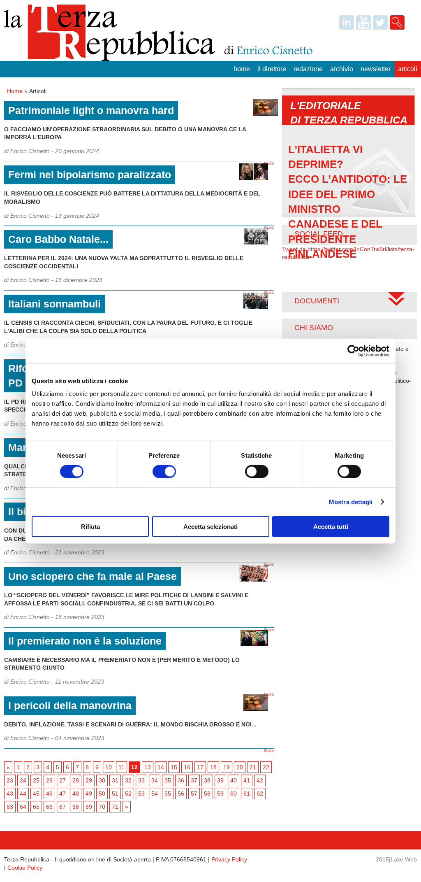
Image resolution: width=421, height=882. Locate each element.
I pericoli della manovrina (70, 705)
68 (75, 806)
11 (121, 767)
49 (89, 793)
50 (102, 793)
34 (154, 780)
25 (36, 780)
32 (128, 780)
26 (49, 780)
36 (181, 780)
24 (23, 780)
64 (23, 806)
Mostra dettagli (351, 501)
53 (141, 793)
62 (260, 793)
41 (246, 780)
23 (10, 780)
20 (239, 767)
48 (75, 793)
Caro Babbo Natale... (58, 239)
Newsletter (376, 68)
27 (62, 780)
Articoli (407, 68)
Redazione (308, 68)
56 (181, 793)
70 (102, 806)
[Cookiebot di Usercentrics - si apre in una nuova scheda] (353, 350)
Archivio (341, 68)
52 (128, 793)
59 (220, 793)
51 (115, 793)
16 (187, 767)
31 (115, 780)
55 (167, 793)
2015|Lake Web (396, 859)
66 (49, 806)
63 (10, 806)
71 (115, 806)
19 (226, 767)
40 (233, 780)
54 (154, 793)
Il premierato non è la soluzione (85, 641)
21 (253, 767)
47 (62, 793)
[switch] (164, 471)
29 (89, 780)
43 (10, 793)
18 (213, 767)
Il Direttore (271, 68)
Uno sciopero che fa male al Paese (92, 576)
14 (160, 767)
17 (200, 767)
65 (36, 806)
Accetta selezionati (210, 526)
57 (194, 793)
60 (233, 793)
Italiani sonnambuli (54, 304)
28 (75, 780)
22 (266, 767)
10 (108, 767)
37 (194, 780)
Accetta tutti (330, 526)
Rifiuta (90, 526)
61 (246, 793)
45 (36, 793)
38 (207, 780)
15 (174, 767)
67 (62, 806)
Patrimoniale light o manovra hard (91, 110)
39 (220, 780)
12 (134, 767)
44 (23, 793)
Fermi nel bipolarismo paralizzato (89, 174)
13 (147, 767)
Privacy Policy (229, 859)
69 (89, 806)
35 (167, 780)
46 (49, 793)
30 (102, 780)
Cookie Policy (24, 867)
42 (260, 780)
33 (141, 780)
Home (242, 68)
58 (207, 793)
